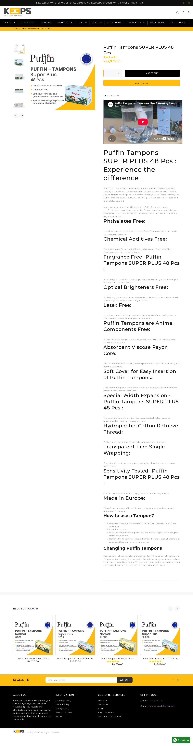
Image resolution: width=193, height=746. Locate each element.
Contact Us (103, 704)
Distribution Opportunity (110, 716)
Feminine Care (135, 22)
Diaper (82, 22)
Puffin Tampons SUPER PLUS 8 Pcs (75, 658)
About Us (102, 700)
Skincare (46, 22)
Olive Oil (10, 22)
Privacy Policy (62, 708)
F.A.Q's (59, 716)
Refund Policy (62, 704)
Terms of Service (64, 712)
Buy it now (141, 83)
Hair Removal (178, 22)
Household (28, 22)
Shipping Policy (63, 700)
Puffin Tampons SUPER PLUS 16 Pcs (160, 658)
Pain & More (65, 22)
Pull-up (97, 22)
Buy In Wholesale (106, 712)
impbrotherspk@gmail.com (161, 706)
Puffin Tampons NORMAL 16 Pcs (117, 658)
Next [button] (21, 115)
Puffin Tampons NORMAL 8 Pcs (33, 658)
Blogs (101, 708)
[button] (109, 57)
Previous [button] (16, 115)
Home (16, 29)
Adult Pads (114, 22)
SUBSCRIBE (125, 680)
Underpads (157, 22)
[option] (19, 49)
